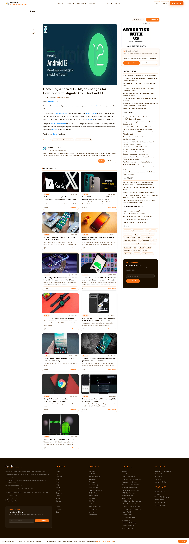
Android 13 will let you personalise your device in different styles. (59, 360)
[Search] (150, 3)
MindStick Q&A (159, 474)
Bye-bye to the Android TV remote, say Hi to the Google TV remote (99, 400)
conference (62, 124)
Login (156, 3)
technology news (138, 231)
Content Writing (127, 512)
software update (61, 113)
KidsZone (158, 479)
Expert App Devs (50, 97)
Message (112, 161)
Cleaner (157, 494)
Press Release (94, 496)
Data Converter (160, 492)
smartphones (136, 250)
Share (58, 498)
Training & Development (163, 471)
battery (54, 130)
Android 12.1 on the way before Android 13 (60, 439)
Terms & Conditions (95, 490)
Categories (59, 477)
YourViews (158, 477)
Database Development (130, 487)
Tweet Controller (160, 505)
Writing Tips (93, 515)
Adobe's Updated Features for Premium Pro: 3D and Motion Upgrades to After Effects (60, 279)
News (58, 496)
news (147, 231)
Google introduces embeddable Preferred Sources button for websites (140, 79)
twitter (134, 240)
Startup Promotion (128, 526)
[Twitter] (11, 500)
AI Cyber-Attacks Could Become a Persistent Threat (138, 188)
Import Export (159, 500)
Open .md (150, 63)
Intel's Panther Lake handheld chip (134, 108)
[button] (34, 28)
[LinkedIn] (15, 500)
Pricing (117, 3)
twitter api (137, 254)
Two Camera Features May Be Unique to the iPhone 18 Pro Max (138, 94)
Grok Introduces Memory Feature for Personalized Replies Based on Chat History (60, 198)
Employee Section (161, 482)
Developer (80, 3)
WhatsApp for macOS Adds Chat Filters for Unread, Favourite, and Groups (138, 148)
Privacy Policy (93, 487)
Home (58, 471)
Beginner (59, 493)
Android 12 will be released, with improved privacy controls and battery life (98, 360)
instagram (127, 250)
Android (51, 101)
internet (148, 237)
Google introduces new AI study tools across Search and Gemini (138, 89)
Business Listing (127, 515)
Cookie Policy (93, 493)
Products (69, 3)
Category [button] (92, 3)
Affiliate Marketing (95, 506)
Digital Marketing (127, 496)
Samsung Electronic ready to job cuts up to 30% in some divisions (60, 238)
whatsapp (127, 240)
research (126, 244)
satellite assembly (148, 254)
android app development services (63, 140)
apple (136, 234)
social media (127, 247)
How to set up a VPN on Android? (135, 222)
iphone (134, 244)
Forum (58, 487)
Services (58, 3)
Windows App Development (131, 479)
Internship (59, 509)
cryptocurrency (147, 240)
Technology (125, 474)
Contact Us (92, 474)
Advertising (92, 479)
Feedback (92, 482)
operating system (93, 106)
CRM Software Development (131, 506)
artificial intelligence (138, 237)
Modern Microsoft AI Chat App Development (138, 192)
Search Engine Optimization (131, 490)
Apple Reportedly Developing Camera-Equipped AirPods (140, 99)
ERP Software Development (131, 509)
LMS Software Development (131, 504)
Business (124, 471)
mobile (145, 250)
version (90, 119)
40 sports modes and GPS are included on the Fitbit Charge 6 (139, 133)
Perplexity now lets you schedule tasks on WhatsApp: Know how (137, 163)
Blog (57, 485)
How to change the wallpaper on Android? (137, 216)
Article (58, 482)
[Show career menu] (112, 3)
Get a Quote (176, 3)
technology (127, 231)
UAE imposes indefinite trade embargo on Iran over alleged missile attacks (139, 201)
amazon (148, 247)
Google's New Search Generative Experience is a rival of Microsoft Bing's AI (139, 118)
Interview (59, 490)
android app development (83, 140)
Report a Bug (93, 485)
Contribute (139, 20)
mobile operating (91, 113)
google (153, 231)
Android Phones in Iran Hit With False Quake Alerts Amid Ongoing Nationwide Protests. (99, 279)
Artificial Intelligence (128, 517)
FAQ (90, 504)
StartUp (58, 501)
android (47, 140)
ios (154, 244)
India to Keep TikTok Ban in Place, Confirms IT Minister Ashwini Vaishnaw (138, 143)
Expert (55, 134)
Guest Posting (126, 498)
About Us (92, 471)
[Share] (33, 33)
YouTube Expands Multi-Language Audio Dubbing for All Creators (140, 173)
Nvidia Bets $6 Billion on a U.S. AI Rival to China (139, 76)
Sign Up (164, 3)
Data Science (126, 520)
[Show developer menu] (85, 3)
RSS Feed (92, 501)
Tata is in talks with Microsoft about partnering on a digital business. (140, 138)
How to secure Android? (131, 211)
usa (135, 247)
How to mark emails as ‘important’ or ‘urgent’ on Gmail (139, 168)
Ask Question (154, 20)
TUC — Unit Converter (162, 497)
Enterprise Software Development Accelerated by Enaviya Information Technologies (140, 104)
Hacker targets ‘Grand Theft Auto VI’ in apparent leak (139, 84)
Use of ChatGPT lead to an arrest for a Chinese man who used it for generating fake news (139, 128)
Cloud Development (128, 477)
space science (128, 234)
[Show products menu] (73, 3)
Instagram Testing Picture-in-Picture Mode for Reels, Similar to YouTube (138, 158)
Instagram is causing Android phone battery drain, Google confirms (140, 123)
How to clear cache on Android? (134, 214)
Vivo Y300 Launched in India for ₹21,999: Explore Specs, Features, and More (97, 198)
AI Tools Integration (128, 528)
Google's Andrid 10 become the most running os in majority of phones (58, 400)
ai (139, 240)
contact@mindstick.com (15, 486)
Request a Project (95, 477)
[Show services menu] (63, 3)
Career (108, 3)
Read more (73, 207)
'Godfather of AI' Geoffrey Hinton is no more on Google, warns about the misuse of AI (139, 153)
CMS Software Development (131, 501)
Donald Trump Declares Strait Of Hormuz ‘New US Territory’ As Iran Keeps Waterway (140, 196)
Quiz (57, 512)
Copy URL (132, 63)
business (141, 247)
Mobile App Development (130, 485)
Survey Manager (160, 502)
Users (101, 3)
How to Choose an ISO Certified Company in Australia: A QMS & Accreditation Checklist (138, 184)
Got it (183, 541)
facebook (141, 244)
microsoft (126, 237)
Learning (91, 512)
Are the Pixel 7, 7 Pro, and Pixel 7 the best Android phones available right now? (98, 319)
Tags (57, 474)
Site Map (92, 498)
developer (54, 124)
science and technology (147, 234)
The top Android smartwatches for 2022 (59, 318)
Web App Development (130, 482)
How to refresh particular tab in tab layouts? (138, 219)
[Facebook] (7, 500)
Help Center (93, 509)
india (154, 240)
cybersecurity (127, 254)
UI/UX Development (128, 493)
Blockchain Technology (129, 523)
